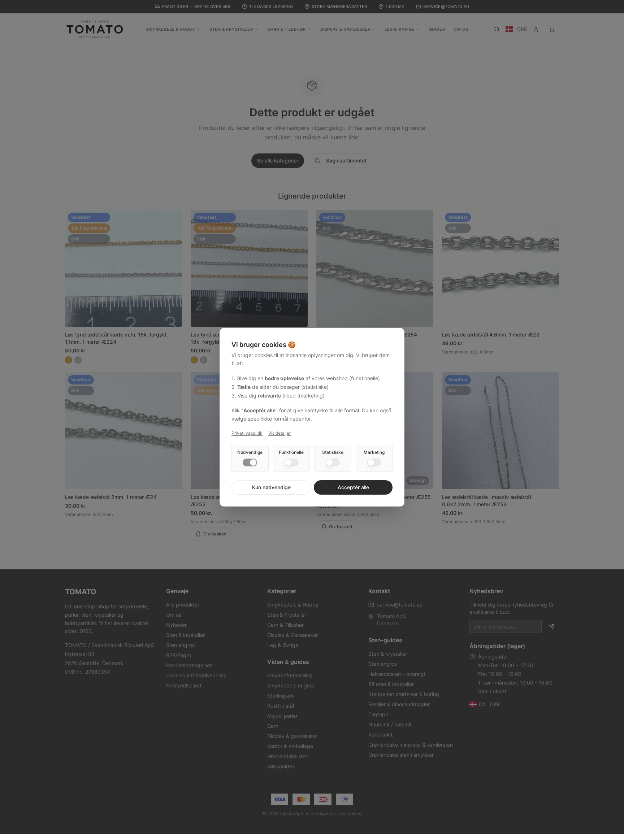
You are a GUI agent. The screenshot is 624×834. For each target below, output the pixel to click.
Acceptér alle (353, 487)
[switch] (250, 462)
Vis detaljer (279, 433)
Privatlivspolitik (247, 433)
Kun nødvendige (271, 487)
